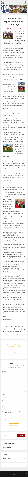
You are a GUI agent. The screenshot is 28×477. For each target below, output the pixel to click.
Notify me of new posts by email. (11, 419)
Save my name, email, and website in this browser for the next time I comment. (14, 412)
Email (3, 400)
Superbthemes (14, 474)
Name (3, 394)
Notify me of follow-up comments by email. (13, 415)
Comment (4, 371)
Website (4, 406)
